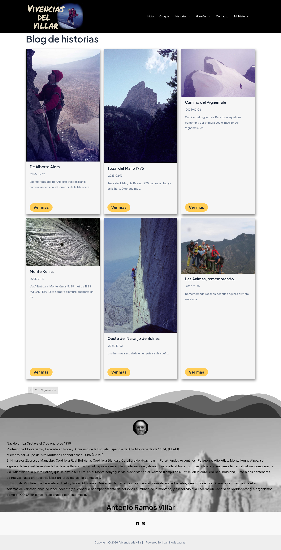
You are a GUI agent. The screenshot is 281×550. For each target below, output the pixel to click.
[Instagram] (143, 523)
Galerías (201, 16)
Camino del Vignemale (205, 102)
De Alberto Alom (45, 166)
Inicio (150, 16)
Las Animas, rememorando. (210, 278)
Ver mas (41, 207)
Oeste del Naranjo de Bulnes (133, 338)
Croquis (164, 16)
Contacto (222, 16)
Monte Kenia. (42, 271)
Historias (181, 16)
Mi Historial (241, 16)
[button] (188, 16)
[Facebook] (137, 523)
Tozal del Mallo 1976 (125, 168)
